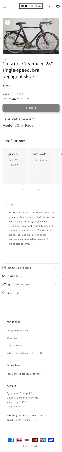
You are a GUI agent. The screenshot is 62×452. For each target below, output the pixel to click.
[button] (4, 6)
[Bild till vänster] (23, 189)
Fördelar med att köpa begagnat (24, 373)
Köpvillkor (12, 338)
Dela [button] (8, 85)
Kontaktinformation (17, 330)
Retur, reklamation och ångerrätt (24, 352)
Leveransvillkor (15, 345)
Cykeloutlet (34, 446)
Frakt (14, 98)
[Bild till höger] (38, 189)
